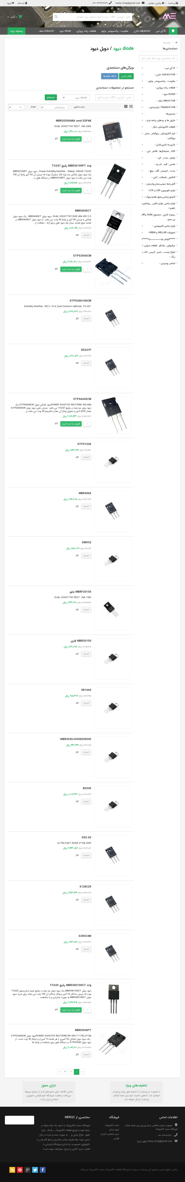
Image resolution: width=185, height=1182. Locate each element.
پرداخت (172, 3)
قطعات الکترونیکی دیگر (163, 127)
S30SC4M (85, 936)
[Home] (173, 31)
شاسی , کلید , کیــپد (164, 164)
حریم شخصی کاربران (110, 1134)
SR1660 (86, 690)
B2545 (87, 788)
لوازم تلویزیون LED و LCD (161, 190)
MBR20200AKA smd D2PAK (73, 121)
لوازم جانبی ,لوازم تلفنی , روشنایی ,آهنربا (158, 206)
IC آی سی (161, 31)
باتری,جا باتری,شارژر (165, 145)
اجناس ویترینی (167, 263)
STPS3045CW (82, 256)
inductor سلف (46, 31)
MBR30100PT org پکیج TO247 (71, 166)
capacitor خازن (142, 31)
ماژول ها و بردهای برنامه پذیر (160, 120)
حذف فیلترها (109, 76)
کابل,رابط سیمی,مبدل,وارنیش (160, 184)
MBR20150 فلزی (81, 641)
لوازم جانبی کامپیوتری (164, 226)
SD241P (86, 350)
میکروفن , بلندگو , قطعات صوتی (159, 246)
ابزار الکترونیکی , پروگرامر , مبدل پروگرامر (160, 136)
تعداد (33, 107)
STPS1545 (84, 444)
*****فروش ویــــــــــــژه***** (158, 239)
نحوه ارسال (114, 1129)
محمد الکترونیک (112, 1125)
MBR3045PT (83, 1030)
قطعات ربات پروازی (86, 31)
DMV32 (86, 542)
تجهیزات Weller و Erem (161, 232)
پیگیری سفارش (155, 3)
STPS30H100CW (80, 301)
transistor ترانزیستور (161, 107)
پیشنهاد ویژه (16, 31)
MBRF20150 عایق (80, 592)
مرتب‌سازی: (79, 107)
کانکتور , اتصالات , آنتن (163, 177)
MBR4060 (85, 493)
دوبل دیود (166, 42)
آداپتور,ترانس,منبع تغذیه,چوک (159, 197)
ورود (9, 3)
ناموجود (86, 235)
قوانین (116, 1138)
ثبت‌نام (21, 3)
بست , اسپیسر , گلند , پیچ (161, 171)
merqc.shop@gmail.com (128, 3)
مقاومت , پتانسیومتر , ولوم (114, 31)
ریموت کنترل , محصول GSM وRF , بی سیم (158, 217)
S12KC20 (85, 887)
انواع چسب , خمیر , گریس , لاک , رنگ (159, 254)
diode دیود (65, 31)
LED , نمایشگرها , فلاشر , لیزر (160, 151)
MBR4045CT (83, 211)
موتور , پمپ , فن (166, 158)
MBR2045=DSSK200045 (75, 739)
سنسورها (170, 114)
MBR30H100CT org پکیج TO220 (70, 985)
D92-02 (86, 837)
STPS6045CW (82, 399)
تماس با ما (142, 1141)
